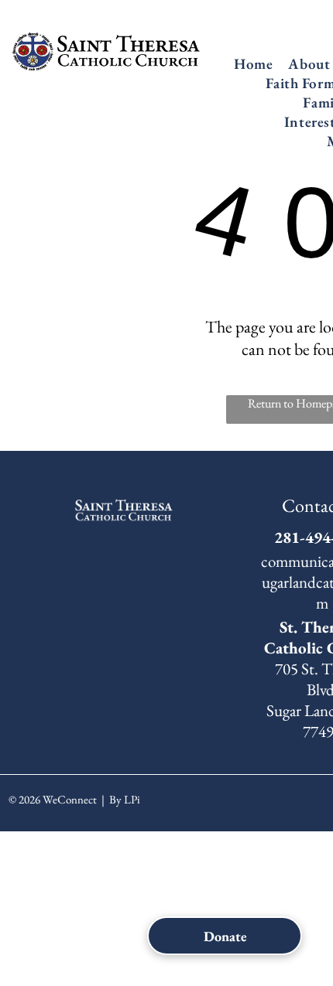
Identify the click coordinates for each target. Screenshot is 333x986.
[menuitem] (253, 63)
